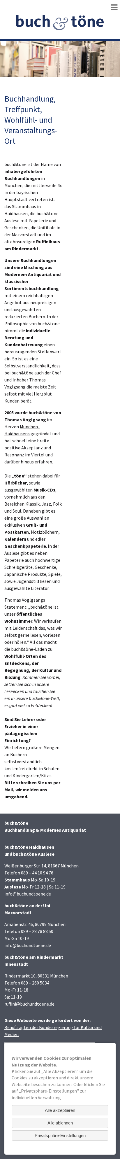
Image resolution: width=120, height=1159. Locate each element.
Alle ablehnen (60, 1122)
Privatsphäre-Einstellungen (60, 1135)
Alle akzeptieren (60, 1110)
